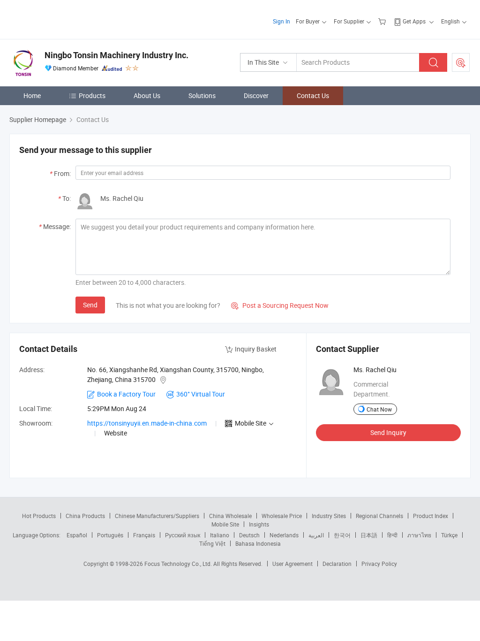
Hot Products (39, 515)
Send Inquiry (388, 432)
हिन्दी (392, 535)
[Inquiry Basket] (383, 21)
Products (92, 95)
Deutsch (249, 535)
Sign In (281, 21)
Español (77, 535)
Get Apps (414, 21)
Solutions (202, 95)
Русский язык (182, 535)
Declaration (337, 563)
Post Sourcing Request (461, 62)
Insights (259, 524)
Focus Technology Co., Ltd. (178, 563)
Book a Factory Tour (126, 393)
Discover (256, 95)
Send (90, 304)
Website (115, 432)
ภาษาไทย (419, 535)
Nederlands (284, 535)
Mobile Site (225, 524)
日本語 (368, 535)
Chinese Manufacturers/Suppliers (157, 515)
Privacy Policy (379, 563)
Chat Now (379, 409)
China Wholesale (230, 515)
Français (144, 535)
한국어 (342, 535)
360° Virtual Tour (200, 393)
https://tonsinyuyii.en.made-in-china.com (147, 423)
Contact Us (313, 95)
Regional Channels (379, 515)
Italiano (219, 535)
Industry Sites (329, 515)
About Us (147, 95)
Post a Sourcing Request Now (280, 305)
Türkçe (449, 535)
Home (32, 95)
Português (110, 535)
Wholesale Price (282, 515)
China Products (85, 515)
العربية (316, 535)
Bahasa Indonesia (258, 543)
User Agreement (292, 563)
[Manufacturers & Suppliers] (69, 19)
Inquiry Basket (256, 348)
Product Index (430, 515)
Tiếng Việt (212, 543)
